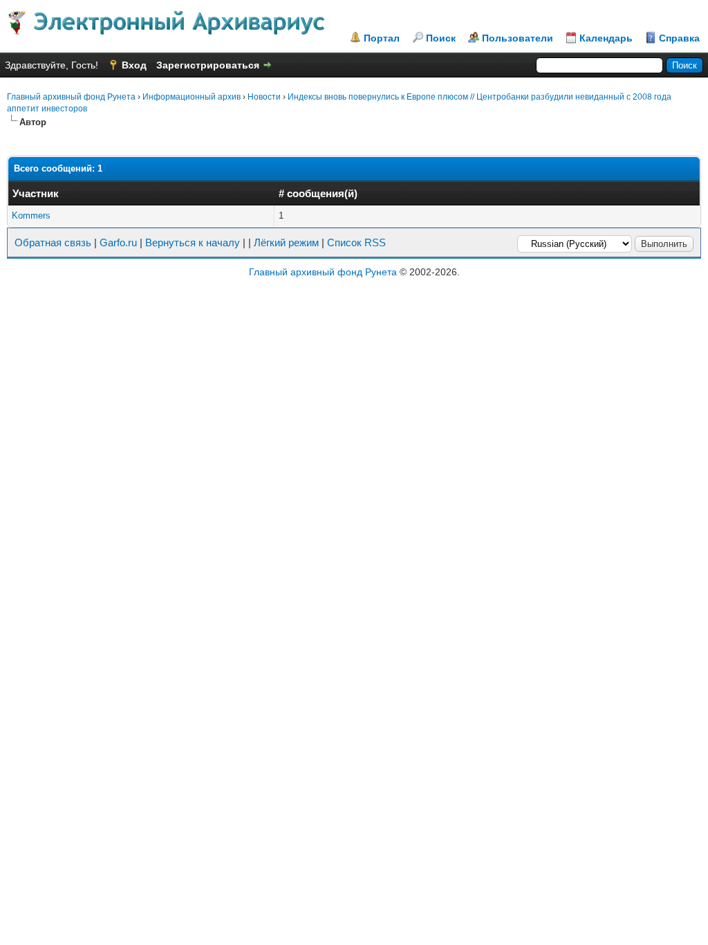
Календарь (606, 38)
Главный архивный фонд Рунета (71, 97)
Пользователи (517, 38)
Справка (679, 38)
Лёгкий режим (286, 242)
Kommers (31, 215)
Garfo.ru (118, 242)
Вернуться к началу (192, 242)
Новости (264, 97)
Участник (35, 193)
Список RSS (356, 242)
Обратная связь (53, 242)
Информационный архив (191, 97)
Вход (134, 65)
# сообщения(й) (318, 193)
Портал (382, 38)
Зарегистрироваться (207, 65)
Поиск (441, 38)
